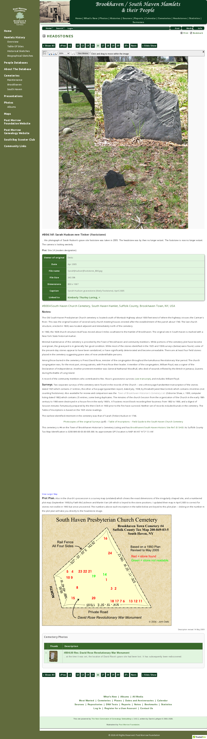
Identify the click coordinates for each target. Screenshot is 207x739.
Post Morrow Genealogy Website (17, 131)
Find (177, 28)
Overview (13, 41)
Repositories (95, 704)
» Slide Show (149, 45)
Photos (8, 102)
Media (189, 28)
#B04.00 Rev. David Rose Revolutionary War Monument (96, 652)
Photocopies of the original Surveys (82, 421)
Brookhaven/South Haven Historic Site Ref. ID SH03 (157, 427)
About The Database (17, 69)
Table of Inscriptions (119, 421)
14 (88, 45)
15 (93, 45)
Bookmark (198, 33)
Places (118, 700)
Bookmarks (151, 704)
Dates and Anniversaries (139, 700)
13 (83, 45)
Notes (137, 704)
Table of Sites (15, 46)
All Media (137, 696)
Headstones (180, 18)
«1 (70, 45)
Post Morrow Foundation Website (17, 122)
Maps (7, 113)
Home (8, 30)
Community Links (15, 146)
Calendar (150, 18)
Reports (138, 18)
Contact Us (146, 708)
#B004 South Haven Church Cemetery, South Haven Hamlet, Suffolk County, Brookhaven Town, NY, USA (108, 306)
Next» (134, 45)
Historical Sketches (18, 51)
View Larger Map (50, 494)
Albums (11, 106)
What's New (90, 18)
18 (108, 45)
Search (59, 28)
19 (113, 45)
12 (77, 45)
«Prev (63, 45)
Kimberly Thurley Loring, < (84, 297)
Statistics (194, 18)
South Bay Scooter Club (19, 139)
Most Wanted (86, 700)
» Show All (48, 45)
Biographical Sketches (20, 55)
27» (126, 45)
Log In (97, 708)
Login (70, 28)
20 (118, 45)
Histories (115, 18)
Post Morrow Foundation (129, 725)
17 (103, 45)
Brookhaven (14, 84)
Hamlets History (14, 37)
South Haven (14, 89)
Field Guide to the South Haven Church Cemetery (157, 421)
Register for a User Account (120, 708)
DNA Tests (112, 704)
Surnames (138, 22)
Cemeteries (11, 75)
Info (200, 28)
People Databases (16, 62)
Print (185, 33)
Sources (127, 18)
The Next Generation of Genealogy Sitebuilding (111, 719)
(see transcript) (143, 378)
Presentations (13, 96)
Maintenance (14, 79)
